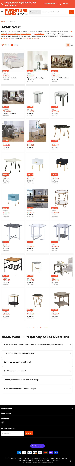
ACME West (6, 79)
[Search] (71, 12)
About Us (13, 458)
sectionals (4, 34)
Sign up (28, 433)
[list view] (72, 45)
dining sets (20, 34)
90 (41, 327)
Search (7, 458)
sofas (71, 32)
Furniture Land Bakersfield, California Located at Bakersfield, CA (34, 460)
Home (3, 21)
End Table (30, 113)
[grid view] (68, 45)
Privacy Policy (35, 458)
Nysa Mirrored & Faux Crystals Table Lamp (36, 79)
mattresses (27, 34)
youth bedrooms (39, 34)
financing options (17, 375)
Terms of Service (45, 458)
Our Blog (55, 460)
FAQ (52, 458)
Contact (20, 458)
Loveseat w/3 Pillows (9, 113)
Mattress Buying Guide (62, 458)
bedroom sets (12, 34)
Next (45, 327)
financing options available (31, 38)
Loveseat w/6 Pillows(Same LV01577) (60, 79)
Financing (26, 458)
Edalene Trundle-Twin (9, 78)
